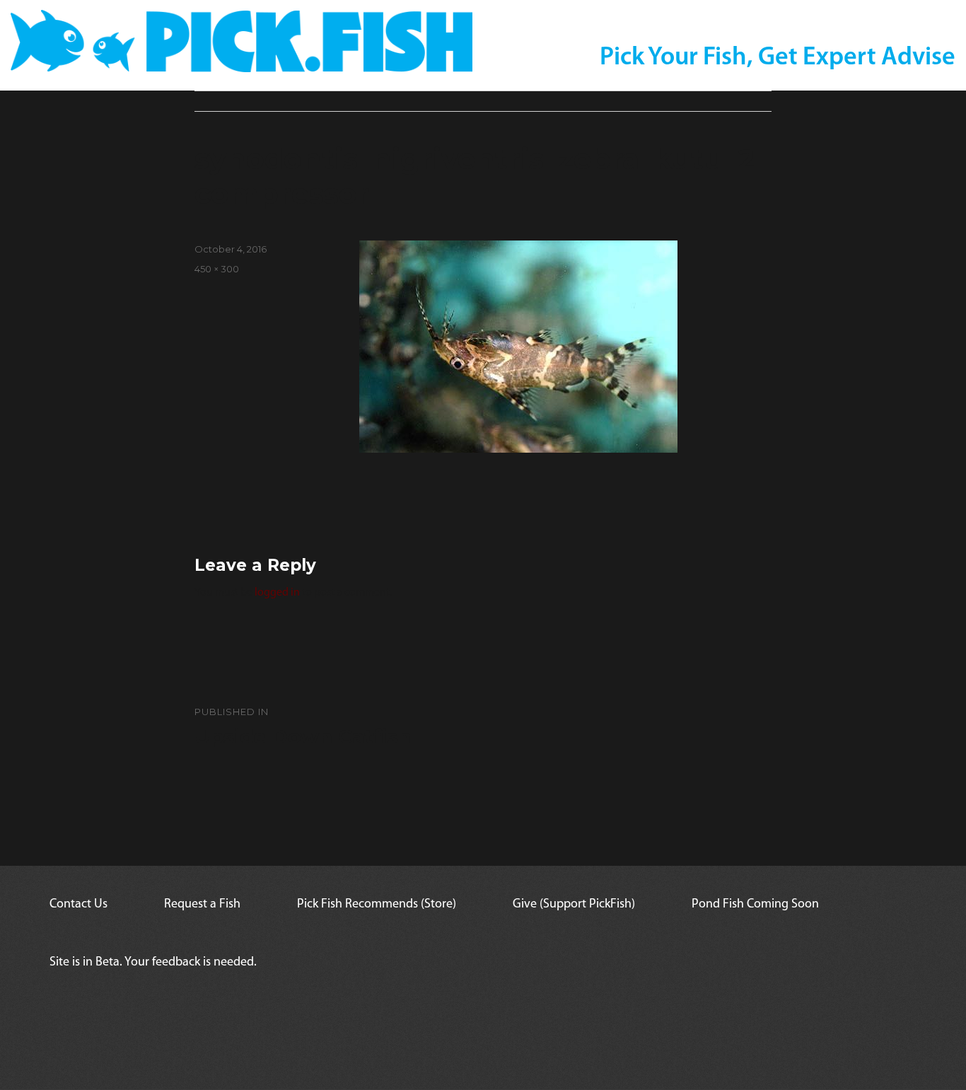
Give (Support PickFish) (574, 904)
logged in (277, 592)
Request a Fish (202, 904)
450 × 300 (216, 268)
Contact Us (78, 904)
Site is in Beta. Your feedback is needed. (153, 962)
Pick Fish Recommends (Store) (376, 904)
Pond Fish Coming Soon (755, 904)
